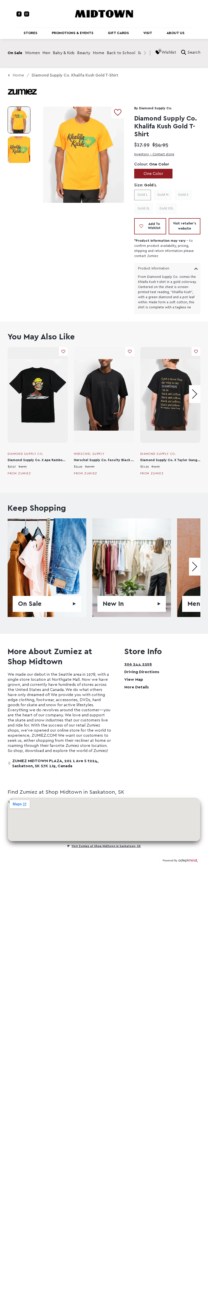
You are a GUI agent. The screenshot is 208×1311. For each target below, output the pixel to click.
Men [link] (46, 53)
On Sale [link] (15, 53)
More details (136, 687)
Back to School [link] (121, 53)
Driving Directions (141, 672)
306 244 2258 (138, 664)
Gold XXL (166, 208)
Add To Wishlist (154, 226)
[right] (144, 52)
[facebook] (19, 14)
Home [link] (98, 53)
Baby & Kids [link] (64, 53)
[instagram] (26, 14)
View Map (133, 679)
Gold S (183, 195)
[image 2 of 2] (19, 149)
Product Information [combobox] (153, 268)
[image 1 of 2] (19, 120)
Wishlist (169, 52)
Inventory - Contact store (154, 154)
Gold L (142, 195)
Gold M (162, 195)
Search (193, 52)
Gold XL (143, 208)
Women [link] (32, 53)
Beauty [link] (83, 53)
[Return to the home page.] (104, 13)
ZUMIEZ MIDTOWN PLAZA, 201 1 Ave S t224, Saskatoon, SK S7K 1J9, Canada (55, 763)
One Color (153, 174)
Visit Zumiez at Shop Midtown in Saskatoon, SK (106, 846)
